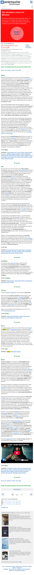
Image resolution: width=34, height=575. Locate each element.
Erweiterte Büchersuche (6, 8)
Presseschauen (8, 566)
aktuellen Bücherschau (10, 310)
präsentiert (8, 439)
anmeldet (7, 194)
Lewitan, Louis (19, 317)
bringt (17, 416)
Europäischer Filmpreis (12, 250)
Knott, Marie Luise (11, 317)
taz (27, 131)
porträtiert (17, 411)
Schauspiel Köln (12, 155)
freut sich (13, 263)
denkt (12, 235)
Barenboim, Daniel (5, 471)
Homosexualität (4, 155)
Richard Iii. (3, 154)
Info (28, 512)
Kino (21, 567)
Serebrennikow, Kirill (11, 152)
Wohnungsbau (10, 280)
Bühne (2, 70)
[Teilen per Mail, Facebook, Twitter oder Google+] (12, 495)
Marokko (12, 471)
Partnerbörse (8, 251)
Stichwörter (24, 566)
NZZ (17, 145)
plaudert (30, 238)
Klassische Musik (16, 469)
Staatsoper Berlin (28, 152)
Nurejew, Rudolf (20, 152)
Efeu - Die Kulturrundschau (7, 43)
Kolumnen (30, 566)
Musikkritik (15, 472)
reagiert (8, 328)
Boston (12, 253)
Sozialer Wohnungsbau (19, 280)
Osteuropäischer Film (6, 253)
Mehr (2, 309)
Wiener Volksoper (5, 158)
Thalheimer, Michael (10, 154)
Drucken (27, 44)
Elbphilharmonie (27, 468)
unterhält (12, 292)
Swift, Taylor (20, 468)
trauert (16, 217)
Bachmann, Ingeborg (18, 316)
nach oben (17, 163)
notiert (28, 205)
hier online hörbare (16, 420)
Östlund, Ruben (21, 250)
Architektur (9, 70)
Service (10, 569)
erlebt (12, 119)
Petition (30, 328)
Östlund (21, 253)
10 (16, 502)
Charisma (12, 157)
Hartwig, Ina (3, 317)
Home (3, 566)
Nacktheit (27, 155)
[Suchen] (32, 7)
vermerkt (24, 209)
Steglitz (12, 282)
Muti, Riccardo (9, 472)
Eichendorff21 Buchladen (20, 570)
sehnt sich (23, 128)
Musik (20, 70)
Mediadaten (6, 569)
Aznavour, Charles (8, 469)
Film (5, 70)
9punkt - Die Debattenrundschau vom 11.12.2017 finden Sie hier (16, 66)
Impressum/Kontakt (26, 569)
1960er (8, 282)
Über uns (14, 569)
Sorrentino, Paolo (21, 251)
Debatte (18, 567)
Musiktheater (27, 154)
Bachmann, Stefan (20, 154)
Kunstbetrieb (28, 251)
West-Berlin (3, 282)
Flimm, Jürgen (21, 157)
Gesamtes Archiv (4, 507)
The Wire (17, 253)
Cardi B (16, 471)
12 (19, 502)
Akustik (19, 472)
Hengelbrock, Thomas (12, 468)
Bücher (14, 566)
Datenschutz (11, 570)
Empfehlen (28, 46)
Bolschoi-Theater (28, 157)
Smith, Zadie (10, 316)
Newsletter (19, 569)
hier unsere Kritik (23, 170)
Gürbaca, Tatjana (20, 155)
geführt (29, 369)
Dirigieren (24, 472)
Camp (8, 157)
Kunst (17, 70)
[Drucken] (17, 494)
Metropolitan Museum (16, 351)
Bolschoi (11, 158)
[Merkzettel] (21, 494)
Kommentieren (28, 47)
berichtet (29, 79)
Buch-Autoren (19, 566)
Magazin (14, 567)
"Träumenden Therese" (15, 329)
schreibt (12, 178)
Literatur (13, 70)
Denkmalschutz (28, 280)
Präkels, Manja (26, 316)
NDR (2, 469)
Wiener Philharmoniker (26, 469)
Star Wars (14, 251)
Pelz (16, 157)
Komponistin (4, 413)
